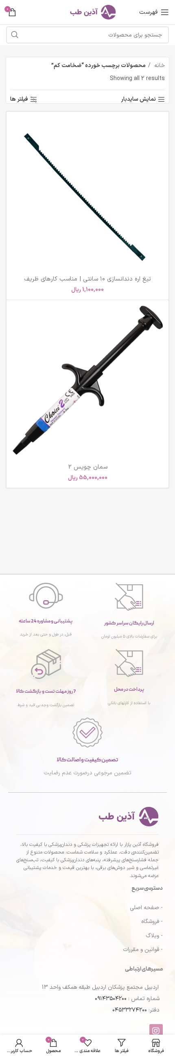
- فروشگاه (152, 921)
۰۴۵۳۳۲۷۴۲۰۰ (129, 1010)
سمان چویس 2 (87, 467)
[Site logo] (87, 12)
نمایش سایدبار (138, 99)
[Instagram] (156, 1031)
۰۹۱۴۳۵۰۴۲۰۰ (111, 998)
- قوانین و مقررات (143, 949)
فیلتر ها (19, 99)
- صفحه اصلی (146, 908)
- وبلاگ (154, 936)
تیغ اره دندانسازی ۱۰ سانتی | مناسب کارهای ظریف (87, 279)
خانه (159, 65)
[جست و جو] (14, 34)
